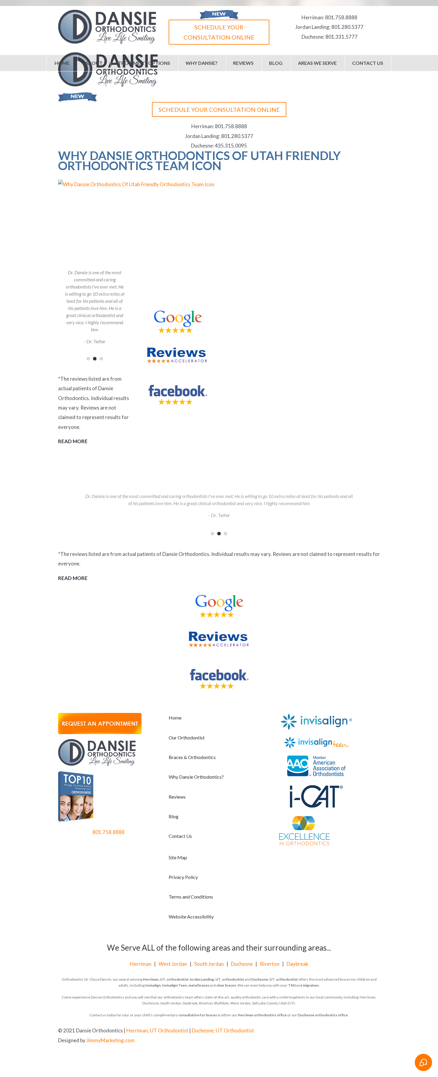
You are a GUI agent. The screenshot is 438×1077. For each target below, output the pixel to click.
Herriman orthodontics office (262, 1015)
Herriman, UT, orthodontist (166, 979)
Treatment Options (144, 63)
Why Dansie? (202, 63)
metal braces (198, 985)
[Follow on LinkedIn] (375, 1031)
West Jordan (173, 964)
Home (62, 63)
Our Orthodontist (187, 737)
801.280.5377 (347, 27)
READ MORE (73, 441)
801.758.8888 (341, 17)
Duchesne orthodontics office (323, 1015)
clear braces (226, 985)
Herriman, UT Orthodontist (157, 1030)
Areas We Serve (317, 63)
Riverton (269, 964)
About (93, 63)
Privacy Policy (183, 877)
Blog (275, 63)
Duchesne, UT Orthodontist (223, 1030)
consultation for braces (197, 1015)
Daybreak (297, 964)
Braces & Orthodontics (192, 757)
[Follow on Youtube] (363, 1031)
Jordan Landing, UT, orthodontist (216, 979)
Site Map (178, 857)
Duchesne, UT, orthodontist (274, 979)
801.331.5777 (341, 37)
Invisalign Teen (174, 985)
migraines (311, 985)
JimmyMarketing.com (110, 1040)
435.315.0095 (231, 145)
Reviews (243, 63)
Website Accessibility (191, 916)
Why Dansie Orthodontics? (196, 777)
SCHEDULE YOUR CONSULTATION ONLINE (219, 32)
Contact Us (367, 63)
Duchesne (242, 964)
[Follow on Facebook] (351, 1031)
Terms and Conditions (191, 896)
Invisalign (153, 985)
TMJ (292, 985)
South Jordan (209, 964)
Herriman (140, 964)
